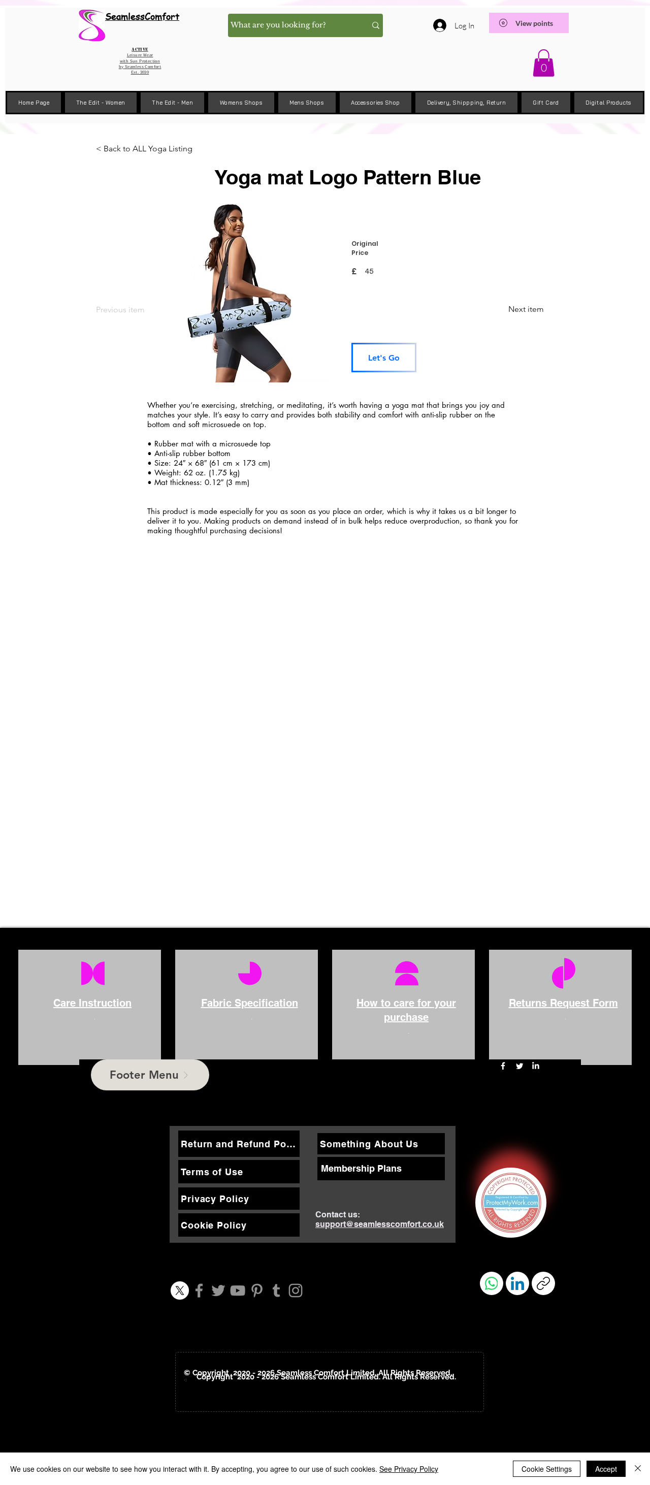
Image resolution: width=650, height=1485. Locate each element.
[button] (543, 63)
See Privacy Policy (408, 1469)
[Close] (638, 1469)
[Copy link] (543, 1283)
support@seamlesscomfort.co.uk (379, 1224)
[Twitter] (218, 1290)
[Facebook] (199, 1290)
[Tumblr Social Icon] (276, 1290)
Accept (606, 1469)
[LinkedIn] (535, 1065)
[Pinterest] (257, 1290)
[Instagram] (295, 1290)
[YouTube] (238, 1290)
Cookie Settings (547, 1469)
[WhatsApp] (491, 1283)
